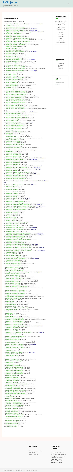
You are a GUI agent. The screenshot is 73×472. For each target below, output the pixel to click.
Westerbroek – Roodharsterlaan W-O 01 (15, 144)
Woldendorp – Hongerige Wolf (13, 388)
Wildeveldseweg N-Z (11, 304)
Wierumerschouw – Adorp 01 (13, 275)
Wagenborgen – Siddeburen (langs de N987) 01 (16, 43)
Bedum (62, 453)
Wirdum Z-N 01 (9, 362)
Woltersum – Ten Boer (11, 406)
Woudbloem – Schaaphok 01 (13, 418)
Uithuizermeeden (55, 460)
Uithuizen (60, 459)
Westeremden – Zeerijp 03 (12, 214)
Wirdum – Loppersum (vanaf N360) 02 (15, 347)
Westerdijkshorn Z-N (10, 151)
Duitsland (61, 32)
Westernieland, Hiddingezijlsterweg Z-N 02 (15, 238)
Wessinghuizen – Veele (11, 136)
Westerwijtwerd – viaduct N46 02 (13, 263)
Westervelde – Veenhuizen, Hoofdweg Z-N (15, 249)
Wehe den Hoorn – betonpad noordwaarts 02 (16, 92)
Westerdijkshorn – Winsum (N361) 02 (14, 150)
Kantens (58, 456)
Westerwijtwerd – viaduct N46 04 (14, 267)
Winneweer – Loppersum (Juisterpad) (14, 324)
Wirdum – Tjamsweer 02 (12, 359)
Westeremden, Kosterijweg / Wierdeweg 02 (16, 177)
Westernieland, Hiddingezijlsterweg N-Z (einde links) (18, 233)
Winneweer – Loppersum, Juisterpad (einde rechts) (18, 326)
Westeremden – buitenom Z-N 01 (13, 156)
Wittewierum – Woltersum (12, 382)
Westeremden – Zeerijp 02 (12, 212)
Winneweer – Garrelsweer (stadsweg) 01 (15, 321)
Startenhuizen (54, 459)
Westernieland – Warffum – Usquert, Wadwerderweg (18, 239)
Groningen (53, 456)
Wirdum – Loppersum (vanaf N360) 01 (15, 345)
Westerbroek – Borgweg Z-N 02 (13, 142)
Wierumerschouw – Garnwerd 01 (13, 280)
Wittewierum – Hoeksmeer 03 (13, 380)
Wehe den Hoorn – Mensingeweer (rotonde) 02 (17, 117)
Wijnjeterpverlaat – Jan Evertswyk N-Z (15, 296)
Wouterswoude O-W (11, 425)
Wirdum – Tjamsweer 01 (12, 357)
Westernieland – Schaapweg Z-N (13, 241)
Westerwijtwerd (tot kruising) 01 (13, 260)
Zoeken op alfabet (61, 42)
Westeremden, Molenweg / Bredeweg (14, 184)
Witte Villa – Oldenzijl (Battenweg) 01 (14, 367)
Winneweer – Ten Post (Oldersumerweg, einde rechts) (18, 332)
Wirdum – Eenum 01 (11, 338)
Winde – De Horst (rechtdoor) (13, 314)
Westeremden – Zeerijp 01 (12, 211)
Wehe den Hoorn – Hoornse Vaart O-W (15, 97)
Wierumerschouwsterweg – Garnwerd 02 (15, 292)
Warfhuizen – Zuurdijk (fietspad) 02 (14, 59)
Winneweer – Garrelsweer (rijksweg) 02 (15, 319)
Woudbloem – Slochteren (12, 423)
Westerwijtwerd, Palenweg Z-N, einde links (15, 257)
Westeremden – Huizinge (11, 170)
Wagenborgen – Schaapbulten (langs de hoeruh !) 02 (18, 39)
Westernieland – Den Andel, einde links (15, 227)
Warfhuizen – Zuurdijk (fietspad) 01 (14, 58)
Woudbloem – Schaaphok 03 (13, 422)
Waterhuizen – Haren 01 (11, 73)
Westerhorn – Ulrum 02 (11, 219)
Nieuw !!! (61, 26)
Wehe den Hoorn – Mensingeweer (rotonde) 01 (17, 115)
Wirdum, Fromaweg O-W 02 (12, 342)
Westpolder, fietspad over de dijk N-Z (15, 270)
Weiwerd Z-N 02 (9, 135)
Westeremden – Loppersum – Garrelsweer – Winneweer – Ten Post (21, 180)
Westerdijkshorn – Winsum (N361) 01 (14, 147)
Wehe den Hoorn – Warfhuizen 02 (13, 128)
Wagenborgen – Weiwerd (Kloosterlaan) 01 (16, 44)
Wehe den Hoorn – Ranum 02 (12, 122)
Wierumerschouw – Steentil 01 (13, 283)
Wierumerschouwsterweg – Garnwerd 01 (15, 290)
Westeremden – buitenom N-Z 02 (13, 154)
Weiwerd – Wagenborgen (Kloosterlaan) (15, 131)
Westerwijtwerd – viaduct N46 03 (14, 265)
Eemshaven (57, 454)
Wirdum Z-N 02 (9, 364)
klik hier (30, 451)
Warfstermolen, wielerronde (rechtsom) (15, 70)
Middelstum (59, 457)
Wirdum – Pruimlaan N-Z (12, 353)
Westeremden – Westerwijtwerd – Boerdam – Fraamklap (19, 206)
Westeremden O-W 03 (11, 188)
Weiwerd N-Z (9, 130)
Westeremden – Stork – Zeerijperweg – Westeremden (18, 203)
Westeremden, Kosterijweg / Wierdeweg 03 (16, 178)
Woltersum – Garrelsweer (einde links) (15, 405)
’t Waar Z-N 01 (9, 25)
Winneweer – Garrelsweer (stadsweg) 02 (15, 322)
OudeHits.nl (60, 65)
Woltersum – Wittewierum (12, 408)
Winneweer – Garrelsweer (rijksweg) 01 (15, 318)
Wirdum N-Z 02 (9, 350)
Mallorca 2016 (61, 36)
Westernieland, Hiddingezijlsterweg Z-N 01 (15, 236)
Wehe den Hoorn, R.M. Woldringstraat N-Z (15, 123)
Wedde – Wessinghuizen (11, 85)
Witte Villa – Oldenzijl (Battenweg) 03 (14, 370)
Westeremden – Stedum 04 (12, 195)
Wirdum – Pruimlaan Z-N (12, 355)
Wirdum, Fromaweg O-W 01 (12, 341)
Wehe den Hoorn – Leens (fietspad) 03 (15, 108)
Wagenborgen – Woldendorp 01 (13, 46)
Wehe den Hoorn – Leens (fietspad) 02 (15, 107)
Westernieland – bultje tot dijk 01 (13, 223)
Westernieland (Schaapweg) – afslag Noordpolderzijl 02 (18, 247)
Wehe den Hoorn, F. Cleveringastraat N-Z (15, 96)
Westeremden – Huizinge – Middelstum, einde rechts (18, 172)
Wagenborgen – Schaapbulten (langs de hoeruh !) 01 (18, 38)
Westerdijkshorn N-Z (10, 146)
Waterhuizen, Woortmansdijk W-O (13, 81)
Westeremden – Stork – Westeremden (14, 201)
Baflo (58, 453)
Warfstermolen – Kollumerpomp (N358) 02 (15, 68)
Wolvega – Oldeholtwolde (12, 411)
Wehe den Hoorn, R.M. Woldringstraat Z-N (15, 125)
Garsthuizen (63, 454)
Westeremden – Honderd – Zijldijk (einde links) (16, 167)
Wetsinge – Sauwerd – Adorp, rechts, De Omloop (17, 272)
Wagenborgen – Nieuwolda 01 (13, 35)
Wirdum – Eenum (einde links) (13, 339)
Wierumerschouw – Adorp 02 (13, 276)
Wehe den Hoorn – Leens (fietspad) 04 (15, 112)
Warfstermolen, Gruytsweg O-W (13, 61)
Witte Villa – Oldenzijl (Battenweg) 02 (14, 368)
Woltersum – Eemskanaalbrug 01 (14, 402)
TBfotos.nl (60, 66)
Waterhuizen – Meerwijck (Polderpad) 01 (15, 77)
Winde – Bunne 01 (10, 311)
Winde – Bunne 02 (10, 313)
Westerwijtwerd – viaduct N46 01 (13, 261)
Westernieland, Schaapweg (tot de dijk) (15, 242)
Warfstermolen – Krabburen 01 (13, 63)
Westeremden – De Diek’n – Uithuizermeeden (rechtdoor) (19, 158)
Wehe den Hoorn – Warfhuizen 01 (13, 127)
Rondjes (40, 451)
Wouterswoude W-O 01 (11, 426)
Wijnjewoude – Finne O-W (12, 295)
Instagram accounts (33, 454)
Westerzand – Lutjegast (11, 268)
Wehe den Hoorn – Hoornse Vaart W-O (15, 99)
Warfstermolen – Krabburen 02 (13, 65)
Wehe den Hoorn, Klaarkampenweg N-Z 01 (16, 100)
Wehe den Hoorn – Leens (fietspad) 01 (15, 105)
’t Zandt (57, 462)
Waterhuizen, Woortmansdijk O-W (13, 79)
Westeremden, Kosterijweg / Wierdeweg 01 (16, 175)
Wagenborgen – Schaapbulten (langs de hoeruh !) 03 (18, 41)
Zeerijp (60, 462)
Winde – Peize (9, 316)
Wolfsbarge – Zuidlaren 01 (12, 398)
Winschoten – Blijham (11, 334)
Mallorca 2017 (61, 34)
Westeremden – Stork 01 (11, 196)
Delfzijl (52, 454)
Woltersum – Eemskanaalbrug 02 (14, 403)
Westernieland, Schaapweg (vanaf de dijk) (15, 244)
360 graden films (61, 27)
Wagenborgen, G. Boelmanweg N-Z (14, 33)
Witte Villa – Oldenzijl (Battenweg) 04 (14, 372)
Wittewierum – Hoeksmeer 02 (13, 379)
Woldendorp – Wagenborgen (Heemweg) (15, 393)
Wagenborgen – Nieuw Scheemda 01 (14, 36)
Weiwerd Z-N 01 (9, 133)
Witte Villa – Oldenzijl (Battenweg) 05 (14, 373)
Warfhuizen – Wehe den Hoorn (13, 55)
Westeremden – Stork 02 (11, 198)
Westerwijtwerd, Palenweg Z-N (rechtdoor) (16, 258)
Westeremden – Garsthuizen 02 (13, 162)
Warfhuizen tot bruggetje (11, 53)
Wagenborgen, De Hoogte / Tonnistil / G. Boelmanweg (18, 32)
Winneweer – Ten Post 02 (12, 330)
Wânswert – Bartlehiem (11, 48)
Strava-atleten (32, 452)
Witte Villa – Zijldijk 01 (11, 375)
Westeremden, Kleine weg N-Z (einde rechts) (16, 173)
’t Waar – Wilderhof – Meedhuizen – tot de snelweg (17, 24)
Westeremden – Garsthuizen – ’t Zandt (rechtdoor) (17, 165)
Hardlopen (60, 68)
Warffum (61, 460)
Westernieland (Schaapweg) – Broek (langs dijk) (17, 222)
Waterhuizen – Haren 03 (11, 76)
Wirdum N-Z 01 (9, 349)
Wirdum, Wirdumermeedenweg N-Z (14, 360)
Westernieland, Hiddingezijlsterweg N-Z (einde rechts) (18, 234)
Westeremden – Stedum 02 (12, 192)
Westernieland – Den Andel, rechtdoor (14, 229)
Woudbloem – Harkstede (12, 413)
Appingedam (54, 453)
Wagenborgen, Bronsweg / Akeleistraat (15, 28)
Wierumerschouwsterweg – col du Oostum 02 (16, 288)
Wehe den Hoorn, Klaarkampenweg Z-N (15, 104)
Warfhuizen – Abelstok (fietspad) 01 (14, 50)
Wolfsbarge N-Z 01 (10, 395)
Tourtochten (61, 41)
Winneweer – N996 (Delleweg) (13, 327)
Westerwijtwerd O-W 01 (11, 252)
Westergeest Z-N (10, 215)
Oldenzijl (63, 456)
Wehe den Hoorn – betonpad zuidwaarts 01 (16, 94)
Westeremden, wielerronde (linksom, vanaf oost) (17, 207)
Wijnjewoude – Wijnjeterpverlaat (13, 298)
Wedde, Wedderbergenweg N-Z (13, 84)
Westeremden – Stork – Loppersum (14, 199)
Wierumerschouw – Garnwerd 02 (13, 281)
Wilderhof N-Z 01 (10, 299)
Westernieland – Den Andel (12, 225)
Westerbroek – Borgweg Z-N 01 (13, 141)
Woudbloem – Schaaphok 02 (13, 420)
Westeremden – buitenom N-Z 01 (13, 153)
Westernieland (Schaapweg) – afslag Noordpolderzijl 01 (18, 245)
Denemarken (61, 31)
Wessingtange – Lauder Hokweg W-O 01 (15, 138)
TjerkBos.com (61, 63)
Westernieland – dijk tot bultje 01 (13, 231)
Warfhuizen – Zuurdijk (11, 56)
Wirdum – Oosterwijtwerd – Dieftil (14, 352)
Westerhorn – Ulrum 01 (11, 217)
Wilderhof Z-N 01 (10, 301)
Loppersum (53, 457)
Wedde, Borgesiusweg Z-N (12, 82)
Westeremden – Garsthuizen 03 (13, 164)
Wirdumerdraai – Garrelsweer (13, 365)
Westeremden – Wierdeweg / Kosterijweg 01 (16, 209)
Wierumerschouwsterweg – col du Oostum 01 (16, 286)
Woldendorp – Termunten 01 (13, 391)
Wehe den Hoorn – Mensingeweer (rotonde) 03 (17, 119)
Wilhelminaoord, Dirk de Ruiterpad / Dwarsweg (17, 307)
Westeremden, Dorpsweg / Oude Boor (15, 159)
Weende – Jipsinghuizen (11, 89)
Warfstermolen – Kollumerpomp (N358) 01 (15, 66)
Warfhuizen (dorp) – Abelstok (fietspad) (15, 51)
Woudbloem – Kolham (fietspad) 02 (14, 416)
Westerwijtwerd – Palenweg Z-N (13, 255)
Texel (61, 38)
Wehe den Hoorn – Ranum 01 (12, 120)
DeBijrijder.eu (10, 2)
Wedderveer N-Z (9, 87)
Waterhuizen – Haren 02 (11, 74)
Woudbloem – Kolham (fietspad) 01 (14, 414)
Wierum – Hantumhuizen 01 (12, 273)
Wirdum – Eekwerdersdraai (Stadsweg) (15, 336)
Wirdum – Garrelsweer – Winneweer (14, 344)
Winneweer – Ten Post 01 (12, 329)
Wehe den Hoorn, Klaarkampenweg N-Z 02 (16, 102)
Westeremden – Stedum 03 (12, 193)
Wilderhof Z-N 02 (10, 303)
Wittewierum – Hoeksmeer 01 (13, 377)
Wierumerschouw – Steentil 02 (13, 284)
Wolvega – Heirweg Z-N (11, 410)
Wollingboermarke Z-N (11, 400)
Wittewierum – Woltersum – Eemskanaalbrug (16, 384)
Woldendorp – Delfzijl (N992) (13, 387)
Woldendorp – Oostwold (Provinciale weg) (16, 390)
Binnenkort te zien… (60, 29)
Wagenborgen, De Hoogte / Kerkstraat (15, 30)
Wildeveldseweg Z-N (11, 306)
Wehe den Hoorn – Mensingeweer (13, 113)
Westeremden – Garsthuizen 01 (13, 161)
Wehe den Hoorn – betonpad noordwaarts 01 (16, 91)
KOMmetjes (35, 451)
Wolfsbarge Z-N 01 (10, 396)
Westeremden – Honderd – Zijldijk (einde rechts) (17, 169)
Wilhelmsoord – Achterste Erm (13, 309)
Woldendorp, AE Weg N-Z (12, 385)
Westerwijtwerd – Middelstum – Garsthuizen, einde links (18, 250)
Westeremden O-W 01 (11, 186)
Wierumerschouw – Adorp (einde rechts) (15, 278)
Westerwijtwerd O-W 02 (11, 253)
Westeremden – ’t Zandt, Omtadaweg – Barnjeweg (17, 204)
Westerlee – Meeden (10, 220)
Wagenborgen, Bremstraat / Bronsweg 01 (15, 27)
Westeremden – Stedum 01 (12, 189)
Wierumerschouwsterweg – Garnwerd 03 (15, 293)
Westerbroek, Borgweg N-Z (12, 139)
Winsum (53, 462)
